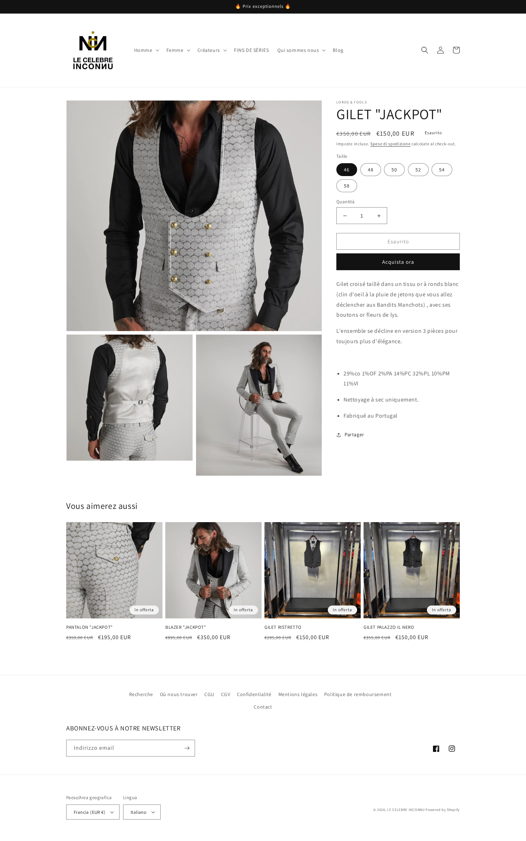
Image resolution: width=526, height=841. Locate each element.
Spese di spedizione (390, 143)
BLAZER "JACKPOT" (185, 627)
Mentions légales (298, 694)
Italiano (138, 812)
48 (371, 169)
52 (418, 169)
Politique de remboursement (358, 694)
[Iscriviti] (187, 748)
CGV (225, 694)
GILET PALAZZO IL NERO (389, 627)
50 (394, 169)
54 (442, 169)
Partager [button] (354, 434)
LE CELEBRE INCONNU (406, 809)
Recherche (141, 694)
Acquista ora (398, 261)
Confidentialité (254, 694)
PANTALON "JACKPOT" (89, 627)
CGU (209, 694)
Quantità (345, 202)
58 (347, 186)
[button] (146, 50)
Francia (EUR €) (89, 812)
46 (347, 169)
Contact (263, 707)
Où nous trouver (179, 694)
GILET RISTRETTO (283, 627)
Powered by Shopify (442, 809)
